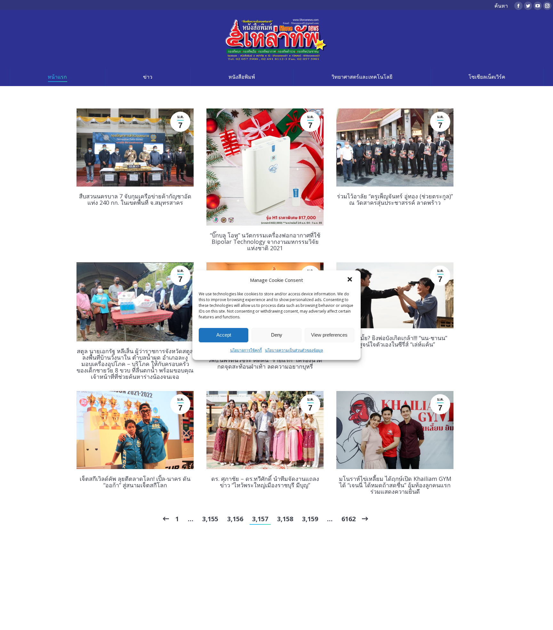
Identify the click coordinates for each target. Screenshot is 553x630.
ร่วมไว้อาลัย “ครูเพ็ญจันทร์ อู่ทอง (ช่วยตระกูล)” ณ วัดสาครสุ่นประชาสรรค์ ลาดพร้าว (395, 199)
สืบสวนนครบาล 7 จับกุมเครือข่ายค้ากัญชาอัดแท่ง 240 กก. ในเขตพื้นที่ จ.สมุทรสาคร (135, 199)
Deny (276, 335)
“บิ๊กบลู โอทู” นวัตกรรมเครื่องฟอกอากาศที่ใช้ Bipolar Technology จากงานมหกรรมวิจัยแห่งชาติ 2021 (265, 241)
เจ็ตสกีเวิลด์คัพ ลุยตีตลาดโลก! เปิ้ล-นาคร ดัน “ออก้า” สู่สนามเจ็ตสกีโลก (135, 482)
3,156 (235, 518)
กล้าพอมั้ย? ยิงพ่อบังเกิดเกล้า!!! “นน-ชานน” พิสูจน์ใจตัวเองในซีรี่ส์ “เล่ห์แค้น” (395, 341)
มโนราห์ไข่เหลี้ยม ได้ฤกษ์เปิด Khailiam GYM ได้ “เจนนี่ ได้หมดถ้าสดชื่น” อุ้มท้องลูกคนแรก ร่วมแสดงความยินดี (395, 485)
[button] (350, 280)
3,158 (285, 518)
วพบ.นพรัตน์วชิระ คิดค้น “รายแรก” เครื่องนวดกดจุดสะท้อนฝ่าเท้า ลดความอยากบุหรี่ (265, 363)
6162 (348, 518)
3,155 (210, 518)
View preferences (329, 335)
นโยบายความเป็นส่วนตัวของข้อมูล (294, 350)
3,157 (260, 518)
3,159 (310, 518)
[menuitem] (57, 76)
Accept (223, 335)
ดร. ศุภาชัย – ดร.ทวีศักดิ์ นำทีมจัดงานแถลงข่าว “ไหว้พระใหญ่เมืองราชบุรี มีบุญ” (265, 482)
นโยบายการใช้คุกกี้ (246, 350)
